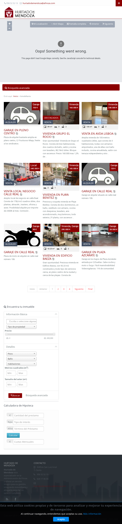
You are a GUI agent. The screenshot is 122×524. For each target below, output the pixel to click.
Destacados (51, 117)
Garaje (36, 104)
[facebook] (15, 499)
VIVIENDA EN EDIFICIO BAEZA (57, 257)
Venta (47, 122)
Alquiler (10, 122)
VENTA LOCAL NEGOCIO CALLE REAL (19, 192)
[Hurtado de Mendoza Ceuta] (20, 12)
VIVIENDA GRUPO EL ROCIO (56, 135)
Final (90, 289)
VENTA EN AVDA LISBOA (97, 133)
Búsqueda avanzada (37, 395)
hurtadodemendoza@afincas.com (39, 3)
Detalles (10, 346)
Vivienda (73, 104)
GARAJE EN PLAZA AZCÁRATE (93, 253)
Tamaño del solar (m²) (16, 379)
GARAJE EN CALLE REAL (97, 191)
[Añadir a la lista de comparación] (17, 133)
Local (33, 165)
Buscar (16, 395)
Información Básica (16, 314)
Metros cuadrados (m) (16, 367)
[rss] (7, 499)
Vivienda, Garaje (69, 226)
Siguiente (79, 289)
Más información (92, 513)
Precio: (8, 330)
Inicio (15, 96)
